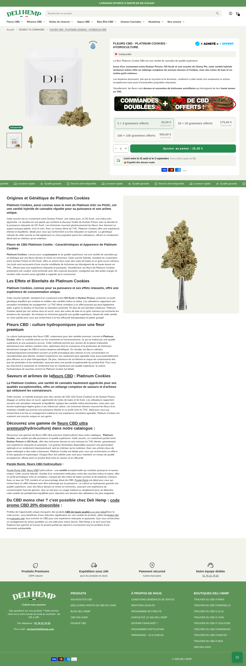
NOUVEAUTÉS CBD (81, 599)
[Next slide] (97, 140)
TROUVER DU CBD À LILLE (209, 611)
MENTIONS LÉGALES (143, 605)
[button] (14, 140)
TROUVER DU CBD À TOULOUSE (212, 623)
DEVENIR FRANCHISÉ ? (144, 623)
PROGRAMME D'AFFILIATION (147, 629)
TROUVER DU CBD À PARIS (209, 599)
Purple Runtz (82, 480)
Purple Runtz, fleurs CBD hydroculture (34, 464)
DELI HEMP (186, 659)
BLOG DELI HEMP (80, 611)
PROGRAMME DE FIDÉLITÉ (146, 611)
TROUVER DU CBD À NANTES (210, 635)
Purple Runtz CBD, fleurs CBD (23, 470)
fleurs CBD (62, 376)
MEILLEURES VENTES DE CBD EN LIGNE (93, 605)
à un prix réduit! (86, 512)
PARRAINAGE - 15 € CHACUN (147, 635)
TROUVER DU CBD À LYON (209, 617)
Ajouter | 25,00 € (183, 148)
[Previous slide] (10, 140)
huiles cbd (113, 515)
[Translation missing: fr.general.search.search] (218, 13)
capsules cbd (17, 518)
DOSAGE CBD (78, 623)
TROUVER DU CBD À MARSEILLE (212, 605)
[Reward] (237, 657)
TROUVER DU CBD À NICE (208, 641)
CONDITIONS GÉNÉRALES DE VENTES (152, 599)
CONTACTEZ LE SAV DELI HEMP (149, 617)
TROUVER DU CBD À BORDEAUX (212, 629)
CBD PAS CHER (79, 617)
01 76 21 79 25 (210, 575)
